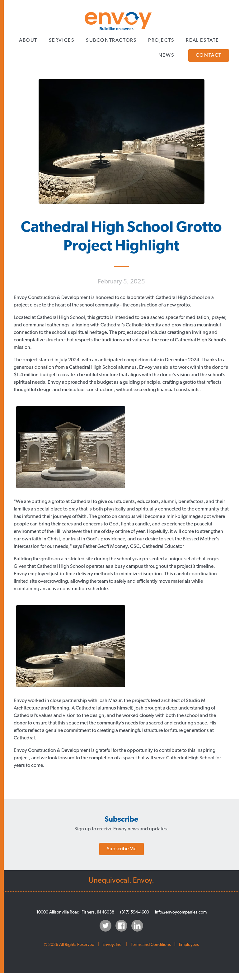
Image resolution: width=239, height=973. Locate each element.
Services (62, 40)
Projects (161, 40)
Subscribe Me (121, 849)
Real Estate (202, 40)
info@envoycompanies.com (181, 912)
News (166, 55)
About (28, 40)
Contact (209, 55)
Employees (189, 944)
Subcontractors (111, 40)
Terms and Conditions (151, 944)
